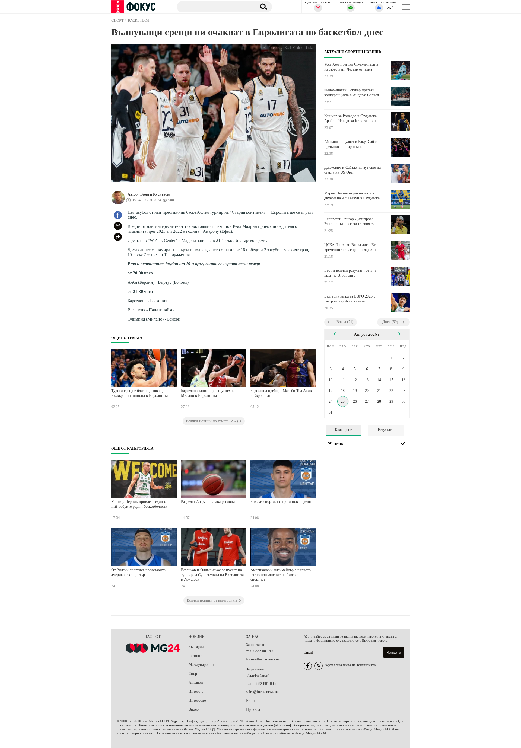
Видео (194, 709)
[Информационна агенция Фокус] (308, 666)
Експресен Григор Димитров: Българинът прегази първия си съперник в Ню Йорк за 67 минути (353, 221)
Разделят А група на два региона (208, 502)
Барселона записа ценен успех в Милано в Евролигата (207, 393)
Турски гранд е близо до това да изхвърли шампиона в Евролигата (139, 393)
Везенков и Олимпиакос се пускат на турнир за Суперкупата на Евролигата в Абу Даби (212, 574)
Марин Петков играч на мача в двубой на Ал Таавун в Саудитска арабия (352, 195)
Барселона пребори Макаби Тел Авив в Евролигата (281, 393)
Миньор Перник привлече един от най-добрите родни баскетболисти (139, 504)
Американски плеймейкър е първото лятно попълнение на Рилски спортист (280, 574)
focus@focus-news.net (263, 659)
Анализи (196, 682)
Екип (250, 701)
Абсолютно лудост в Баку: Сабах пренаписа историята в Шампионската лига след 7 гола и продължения (352, 144)
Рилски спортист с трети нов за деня (280, 502)
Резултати (386, 430)
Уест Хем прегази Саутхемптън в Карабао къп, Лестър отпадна (351, 66)
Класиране (343, 430)
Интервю (196, 691)
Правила (253, 710)
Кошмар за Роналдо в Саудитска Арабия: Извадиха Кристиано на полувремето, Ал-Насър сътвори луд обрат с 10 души (354, 118)
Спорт (194, 674)
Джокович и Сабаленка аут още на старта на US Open (352, 169)
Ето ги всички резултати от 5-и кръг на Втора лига (350, 272)
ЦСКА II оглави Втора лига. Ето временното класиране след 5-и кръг (350, 247)
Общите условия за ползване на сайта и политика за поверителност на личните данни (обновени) (214, 725)
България (196, 647)
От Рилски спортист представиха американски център (138, 572)
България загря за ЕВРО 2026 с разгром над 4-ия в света (349, 298)
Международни (201, 665)
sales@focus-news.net (262, 692)
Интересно (197, 700)
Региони (195, 656)
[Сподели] (118, 237)
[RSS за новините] (318, 666)
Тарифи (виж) (257, 675)
